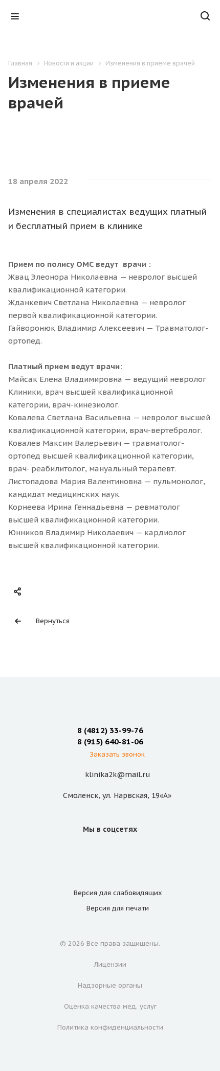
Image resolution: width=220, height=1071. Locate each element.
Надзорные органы (110, 985)
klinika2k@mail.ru (117, 774)
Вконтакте (97, 852)
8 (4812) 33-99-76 (110, 730)
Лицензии (110, 964)
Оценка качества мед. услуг (110, 1006)
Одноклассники (122, 852)
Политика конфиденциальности (110, 1027)
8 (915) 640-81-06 (110, 741)
